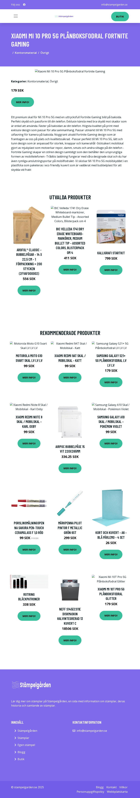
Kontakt (111, 787)
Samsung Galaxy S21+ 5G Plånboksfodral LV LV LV (111, 360)
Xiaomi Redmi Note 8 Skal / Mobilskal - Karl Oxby (29, 421)
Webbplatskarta (117, 792)
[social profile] (24, 4)
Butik (120, 16)
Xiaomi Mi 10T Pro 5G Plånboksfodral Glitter (111, 594)
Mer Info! (22, 102)
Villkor (123, 787)
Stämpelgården (27, 731)
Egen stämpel (26, 745)
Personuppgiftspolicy (90, 792)
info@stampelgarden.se (114, 4)
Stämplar (23, 738)
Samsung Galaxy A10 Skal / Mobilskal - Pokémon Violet (111, 421)
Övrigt (44, 53)
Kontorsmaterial (26, 53)
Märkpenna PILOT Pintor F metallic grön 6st (70, 527)
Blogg (21, 752)
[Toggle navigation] (15, 16)
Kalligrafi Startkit (111, 253)
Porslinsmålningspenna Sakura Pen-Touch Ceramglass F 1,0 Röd (29, 527)
